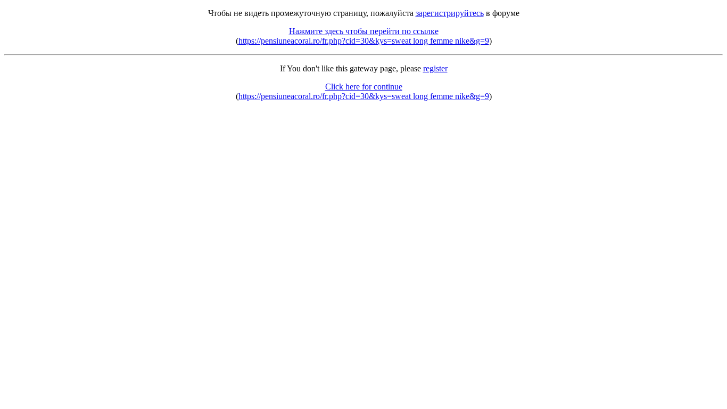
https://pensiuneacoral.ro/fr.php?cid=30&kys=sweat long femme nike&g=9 (363, 40)
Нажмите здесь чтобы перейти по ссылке (364, 31)
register (435, 68)
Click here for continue (363, 86)
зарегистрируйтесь (450, 13)
